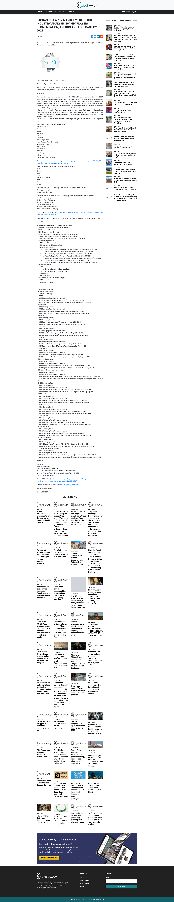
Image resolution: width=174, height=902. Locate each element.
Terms (82, 877)
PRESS (61, 12)
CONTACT (70, 12)
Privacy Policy (84, 880)
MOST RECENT (51, 12)
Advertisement (84, 883)
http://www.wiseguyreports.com (68, 485)
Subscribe (121, 887)
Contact (82, 886)
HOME (40, 12)
